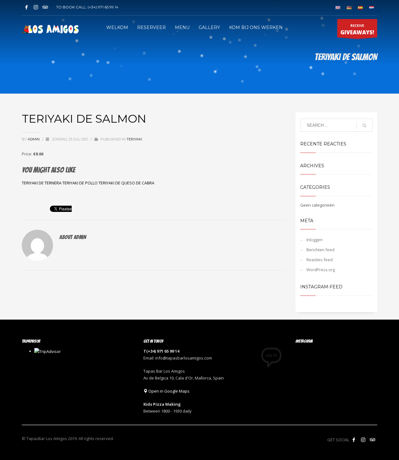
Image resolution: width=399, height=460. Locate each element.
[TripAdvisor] (45, 7)
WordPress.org (320, 269)
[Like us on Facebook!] (353, 439)
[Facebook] (26, 7)
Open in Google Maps (168, 391)
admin (34, 139)
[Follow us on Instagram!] (363, 439)
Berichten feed (320, 249)
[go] (364, 125)
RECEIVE (357, 29)
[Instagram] (36, 7)
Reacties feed (319, 259)
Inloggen (314, 239)
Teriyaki (134, 139)
